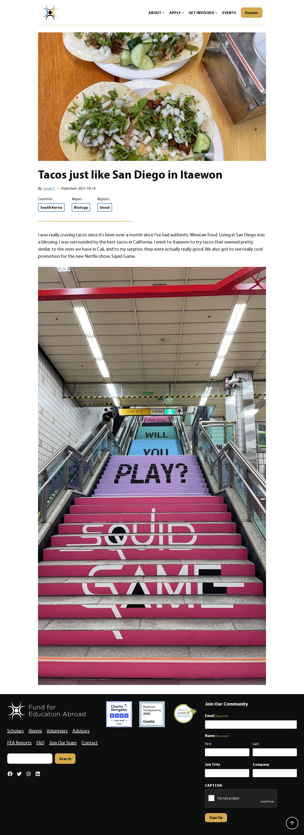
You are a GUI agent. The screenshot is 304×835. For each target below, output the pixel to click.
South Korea (51, 207)
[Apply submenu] (183, 12)
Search (65, 758)
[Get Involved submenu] (216, 12)
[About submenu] (163, 12)
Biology (81, 207)
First (208, 744)
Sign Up (216, 817)
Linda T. (49, 188)
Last (256, 744)
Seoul (105, 207)
